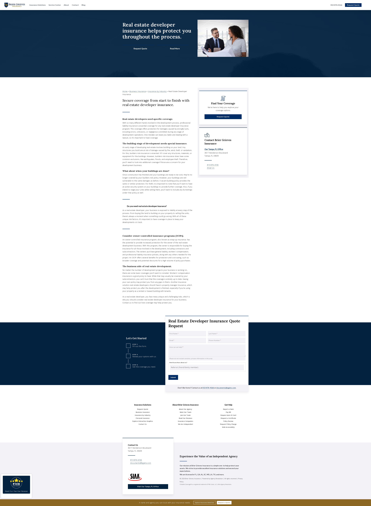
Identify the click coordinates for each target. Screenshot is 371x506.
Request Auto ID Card (228, 415)
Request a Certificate (228, 418)
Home (125, 91)
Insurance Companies (185, 421)
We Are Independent (185, 424)
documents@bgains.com (226, 388)
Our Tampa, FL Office (214, 149)
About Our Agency (185, 409)
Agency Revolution (217, 479)
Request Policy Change (228, 424)
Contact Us (143, 424)
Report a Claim (228, 409)
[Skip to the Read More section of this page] (173, 48)
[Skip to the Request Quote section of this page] (138, 48)
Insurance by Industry (157, 91)
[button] (223, 116)
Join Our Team (185, 415)
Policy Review (228, 421)
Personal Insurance (143, 418)
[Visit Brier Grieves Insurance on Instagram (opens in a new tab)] (327, 5)
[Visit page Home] (14, 5)
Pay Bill (228, 412)
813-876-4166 (213, 165)
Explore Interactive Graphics (142, 421)
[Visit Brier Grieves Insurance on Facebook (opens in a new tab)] (324, 5)
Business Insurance (137, 91)
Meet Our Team (185, 412)
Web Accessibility (228, 427)
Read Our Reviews (185, 418)
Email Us (210, 168)
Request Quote (142, 409)
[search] (366, 5)
